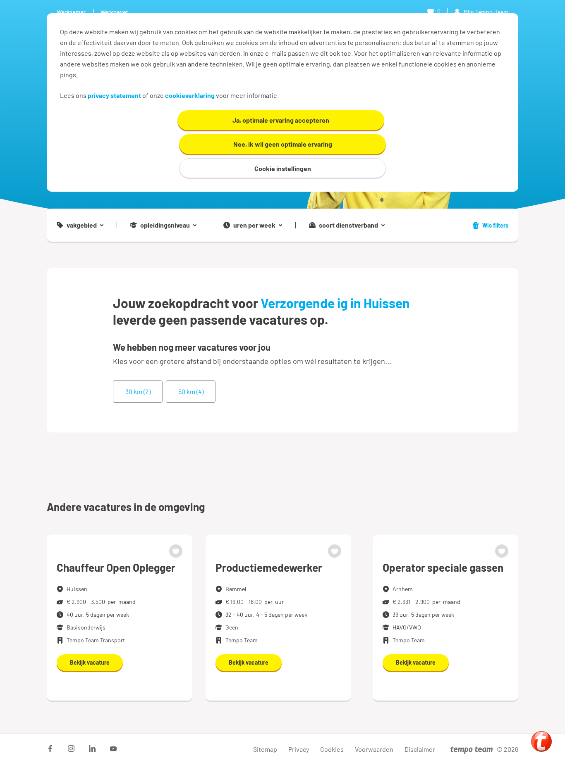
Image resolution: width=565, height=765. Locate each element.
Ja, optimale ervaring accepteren (280, 120)
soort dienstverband (348, 225)
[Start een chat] (541, 741)
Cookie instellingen (282, 168)
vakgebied (82, 225)
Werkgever (114, 11)
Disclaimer (420, 749)
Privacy (298, 749)
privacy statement (114, 95)
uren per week (254, 225)
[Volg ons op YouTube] (113, 748)
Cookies (332, 749)
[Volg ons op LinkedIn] (92, 748)
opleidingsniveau (165, 225)
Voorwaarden (374, 749)
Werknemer (71, 11)
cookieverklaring (190, 95)
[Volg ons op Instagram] (71, 748)
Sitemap (265, 749)
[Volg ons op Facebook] (50, 748)
